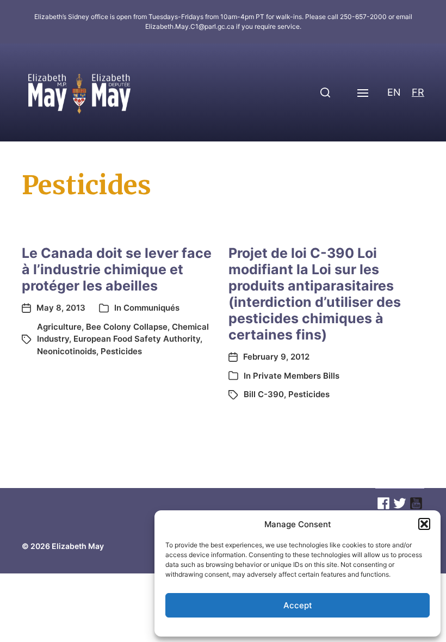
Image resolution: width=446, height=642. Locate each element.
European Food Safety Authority (136, 339)
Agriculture (59, 327)
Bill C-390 (264, 394)
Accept (297, 605)
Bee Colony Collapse (127, 327)
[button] (424, 523)
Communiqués (151, 308)
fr (418, 92)
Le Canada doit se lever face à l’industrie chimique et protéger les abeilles (117, 269)
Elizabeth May (78, 546)
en (394, 92)
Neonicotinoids (66, 351)
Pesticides (121, 351)
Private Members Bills (296, 376)
